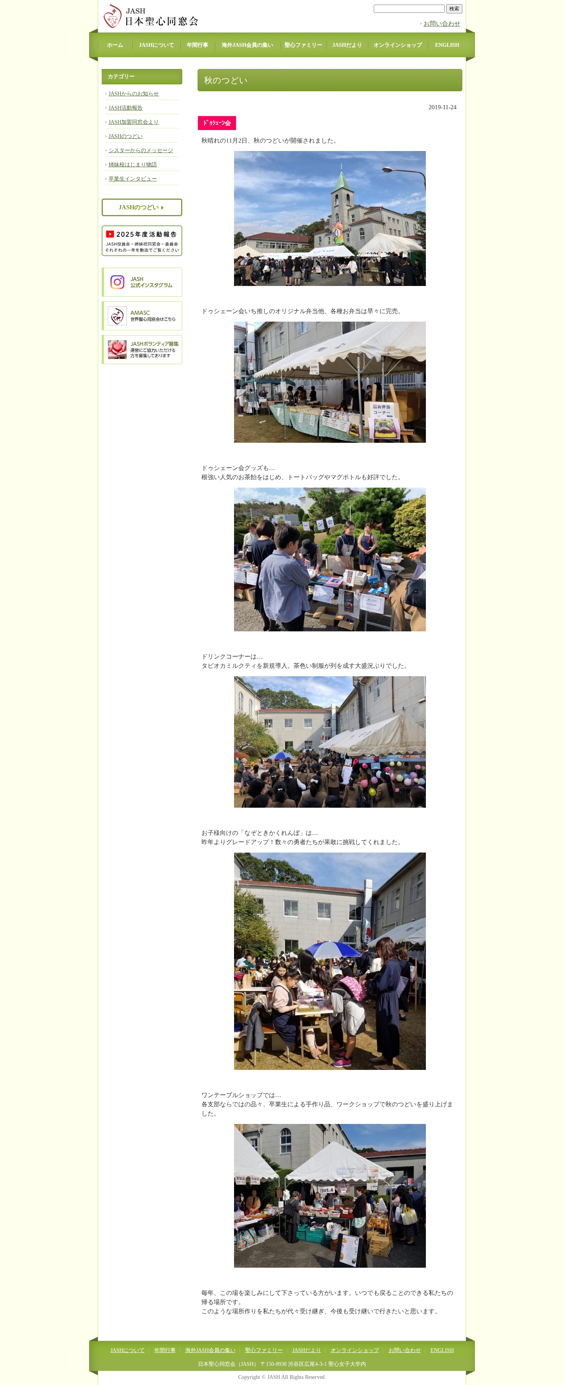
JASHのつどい (126, 136)
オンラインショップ (398, 45)
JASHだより (347, 45)
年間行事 (197, 45)
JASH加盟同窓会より (134, 122)
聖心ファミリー (303, 45)
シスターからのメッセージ (141, 150)
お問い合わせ (442, 23)
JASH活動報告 (126, 108)
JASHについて (156, 45)
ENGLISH (447, 45)
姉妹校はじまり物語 (133, 165)
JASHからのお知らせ (134, 94)
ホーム (115, 45)
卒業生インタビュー (133, 179)
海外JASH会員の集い (247, 45)
